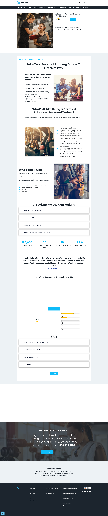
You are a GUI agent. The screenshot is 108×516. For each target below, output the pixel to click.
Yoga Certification (66, 497)
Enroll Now (54, 373)
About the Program (23, 59)
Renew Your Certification (35, 492)
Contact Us (61, 448)
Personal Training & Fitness (39, 7)
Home (18, 11)
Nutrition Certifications (67, 492)
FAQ (42, 59)
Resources (78, 7)
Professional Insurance (50, 490)
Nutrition (20, 7)
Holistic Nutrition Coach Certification (70, 485)
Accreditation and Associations (52, 485)
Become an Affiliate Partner (51, 492)
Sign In (89, 2)
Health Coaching (27, 7)
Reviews (38, 59)
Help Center (32, 485)
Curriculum (31, 59)
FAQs (31, 495)
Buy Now (73, 19)
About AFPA (85, 7)
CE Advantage (65, 502)
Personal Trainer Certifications (25, 11)
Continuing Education (62, 7)
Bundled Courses (51, 7)
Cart (85, 2)
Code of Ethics (49, 487)
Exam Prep (71, 7)
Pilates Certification (66, 499)
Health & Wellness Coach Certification (70, 487)
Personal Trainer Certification (68, 495)
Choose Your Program (47, 448)
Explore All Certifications (35, 497)
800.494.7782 (67, 441)
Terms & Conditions (54, 507)
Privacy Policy (60, 507)
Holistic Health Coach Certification (69, 490)
